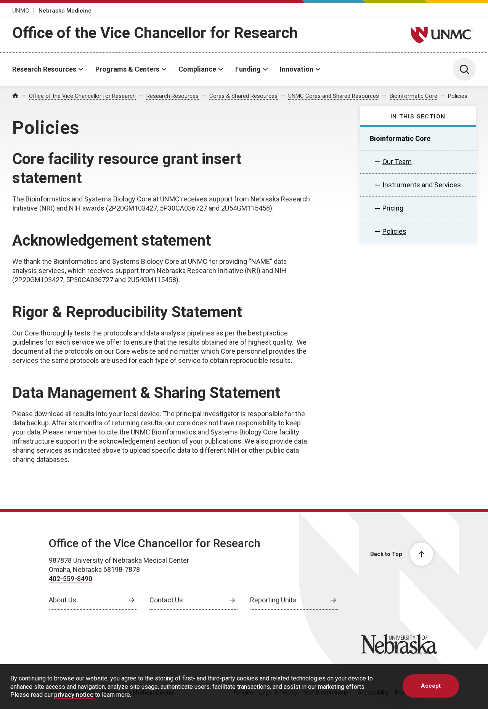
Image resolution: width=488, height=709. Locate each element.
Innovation (296, 69)
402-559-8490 (70, 579)
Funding (248, 69)
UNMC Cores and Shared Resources (333, 96)
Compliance (197, 69)
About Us (62, 600)
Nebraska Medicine (65, 10)
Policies (457, 96)
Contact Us (166, 600)
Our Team (397, 162)
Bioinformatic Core (413, 96)
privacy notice (73, 694)
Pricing (392, 208)
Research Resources (44, 69)
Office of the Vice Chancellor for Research (155, 33)
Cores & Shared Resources (243, 96)
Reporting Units (273, 600)
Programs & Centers (127, 69)
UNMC (20, 10)
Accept (431, 685)
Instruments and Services (421, 185)
